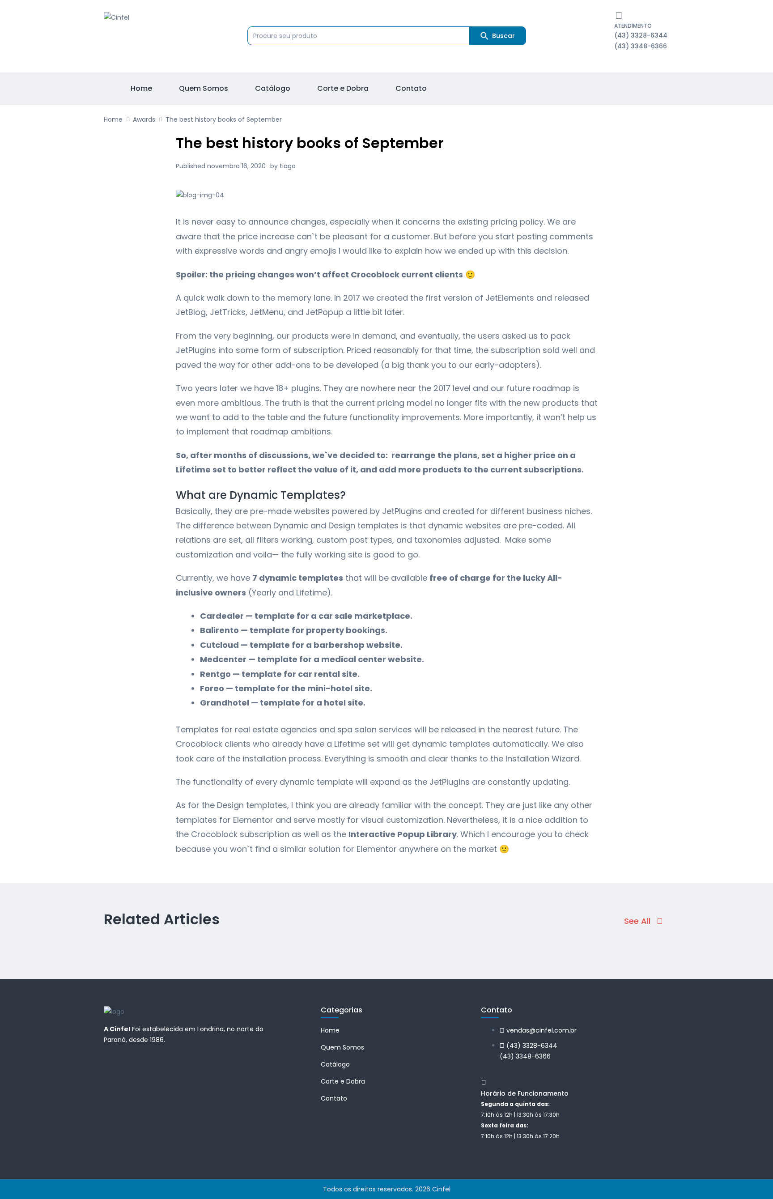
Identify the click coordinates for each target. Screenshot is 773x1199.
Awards (144, 119)
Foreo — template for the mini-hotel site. (286, 688)
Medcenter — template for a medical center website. (312, 659)
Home (113, 119)
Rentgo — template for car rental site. (280, 674)
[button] (643, 921)
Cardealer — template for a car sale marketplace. (306, 615)
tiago (288, 166)
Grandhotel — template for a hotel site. (282, 702)
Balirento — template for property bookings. (293, 630)
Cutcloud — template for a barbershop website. (301, 645)
